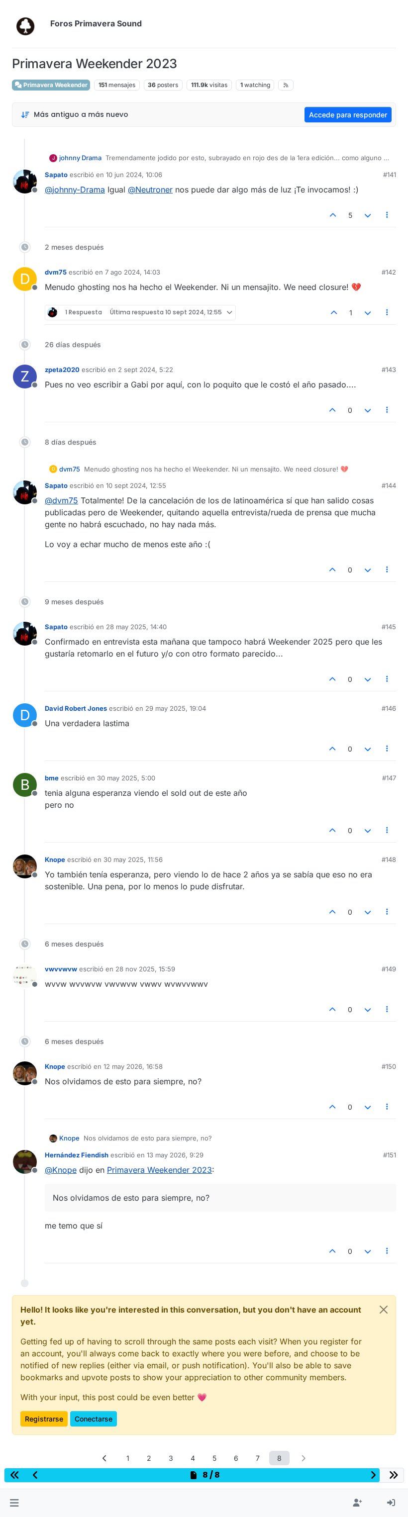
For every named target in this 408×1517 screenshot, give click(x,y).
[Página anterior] (105, 1458)
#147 (389, 778)
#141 (389, 175)
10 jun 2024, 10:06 (134, 175)
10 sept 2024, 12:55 (136, 485)
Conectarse (93, 1419)
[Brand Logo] (29, 24)
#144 (389, 485)
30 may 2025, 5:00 (126, 778)
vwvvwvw (61, 969)
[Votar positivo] (333, 215)
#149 (389, 969)
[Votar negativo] (368, 215)
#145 (389, 627)
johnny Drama (80, 158)
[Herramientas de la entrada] (388, 215)
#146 (389, 708)
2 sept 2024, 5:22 (145, 370)
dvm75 (56, 272)
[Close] (384, 1310)
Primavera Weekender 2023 (159, 1170)
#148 (389, 859)
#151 (389, 1155)
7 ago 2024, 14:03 (132, 272)
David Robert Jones (76, 708)
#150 (389, 1066)
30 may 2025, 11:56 (133, 859)
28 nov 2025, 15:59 (145, 969)
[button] (14, 1503)
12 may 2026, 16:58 (133, 1066)
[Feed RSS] (286, 85)
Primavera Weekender (55, 85)
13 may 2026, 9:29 (175, 1155)
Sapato (56, 175)
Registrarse (44, 1419)
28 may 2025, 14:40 (136, 627)
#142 (389, 272)
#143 (389, 370)
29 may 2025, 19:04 (175, 708)
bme (52, 778)
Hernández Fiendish (76, 1155)
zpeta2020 (62, 370)
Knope (55, 859)
